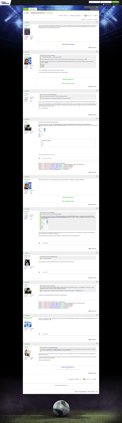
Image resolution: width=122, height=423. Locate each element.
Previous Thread (58, 385)
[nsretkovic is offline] (27, 31)
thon (43, 158)
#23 (97, 90)
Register (117, 4)
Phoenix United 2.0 (68, 79)
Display (95, 19)
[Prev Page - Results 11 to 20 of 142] (81, 15)
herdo (43, 272)
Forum (25, 9)
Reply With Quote (93, 47)
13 (90, 15)
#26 (97, 208)
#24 (97, 118)
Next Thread (64, 385)
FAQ (63, 8)
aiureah (47, 158)
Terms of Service (91, 391)
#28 (97, 281)
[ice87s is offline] (27, 128)
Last (95, 15)
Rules (66, 8)
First (79, 15)
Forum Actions (49, 8)
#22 (97, 51)
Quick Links (57, 8)
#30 (97, 343)
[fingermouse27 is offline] (27, 324)
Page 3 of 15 (73, 15)
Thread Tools (89, 19)
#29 (97, 314)
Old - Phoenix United (68, 83)
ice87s (43, 243)
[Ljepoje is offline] (27, 353)
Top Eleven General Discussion (37, 12)
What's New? (33, 9)
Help (113, 4)
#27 (97, 252)
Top (97, 391)
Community (41, 8)
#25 (97, 176)
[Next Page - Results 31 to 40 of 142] (93, 15)
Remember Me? (108, 4)
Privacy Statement (83, 391)
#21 (97, 21)
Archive (76, 391)
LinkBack (83, 19)
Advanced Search (94, 9)
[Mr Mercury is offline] (27, 262)
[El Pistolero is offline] (27, 60)
